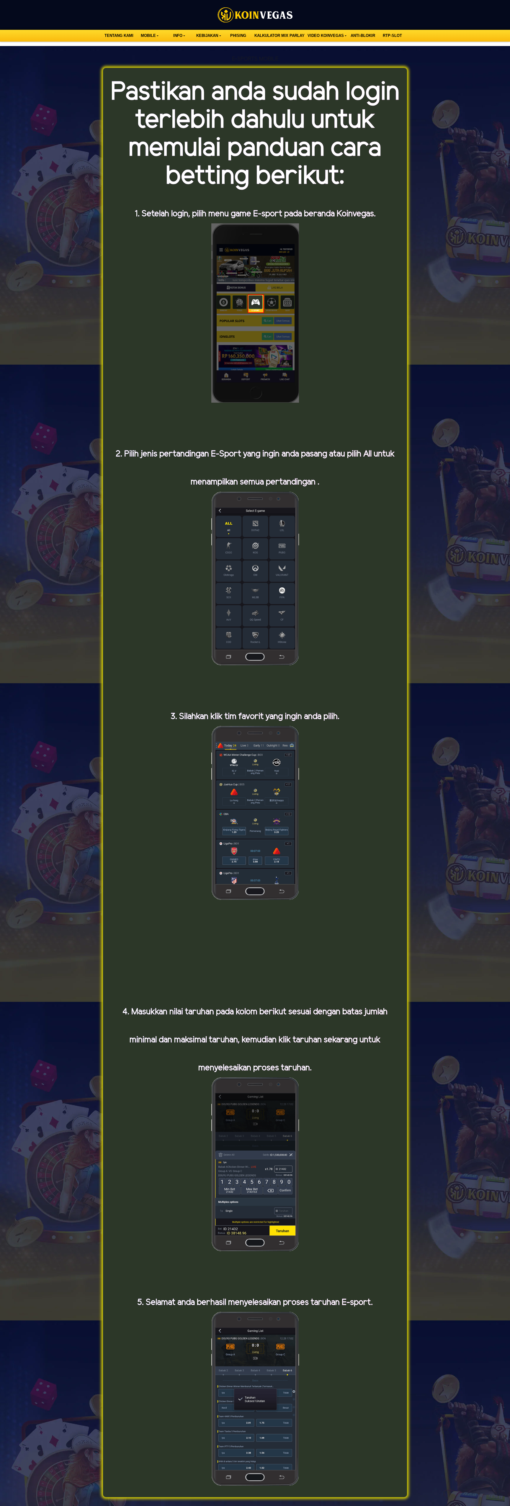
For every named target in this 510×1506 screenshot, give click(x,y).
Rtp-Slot (392, 35)
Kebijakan (207, 35)
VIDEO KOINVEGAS (326, 35)
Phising (238, 35)
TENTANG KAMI (118, 35)
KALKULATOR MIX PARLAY (279, 35)
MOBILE (148, 35)
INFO (177, 35)
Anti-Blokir (363, 35)
